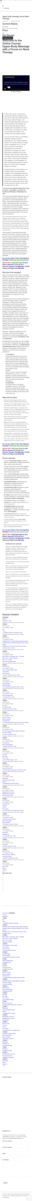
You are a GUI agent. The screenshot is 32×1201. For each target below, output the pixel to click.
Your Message (5, 1159)
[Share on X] (4, 877)
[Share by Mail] (4, 892)
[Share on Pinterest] (4, 881)
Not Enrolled (5, 26)
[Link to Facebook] (21, 1199)
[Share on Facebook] (4, 875)
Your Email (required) (7, 1147)
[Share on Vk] (4, 888)
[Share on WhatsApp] (4, 879)
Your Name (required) (7, 1141)
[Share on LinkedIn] (4, 883)
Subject (4, 1153)
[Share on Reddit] (4, 890)
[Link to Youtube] (26, 1199)
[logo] (13, 8)
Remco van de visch (16, 21)
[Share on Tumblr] (4, 886)
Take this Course (7, 38)
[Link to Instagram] (24, 1199)
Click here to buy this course (19, 260)
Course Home (5, 913)
